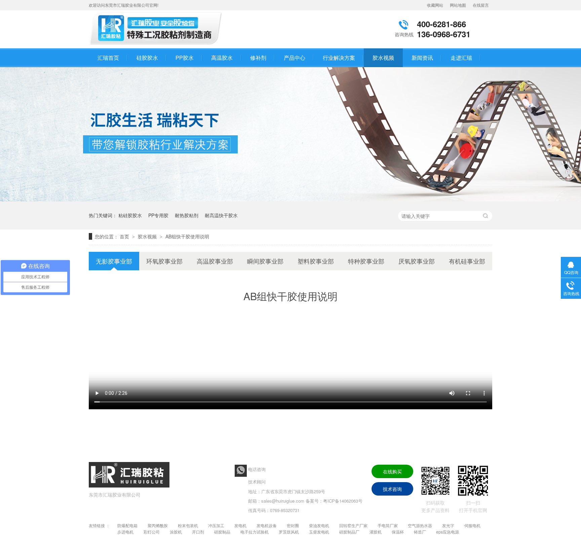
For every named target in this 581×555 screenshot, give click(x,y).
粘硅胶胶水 (130, 215)
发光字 (448, 525)
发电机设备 (267, 525)
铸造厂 (420, 532)
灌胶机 (376, 532)
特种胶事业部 (366, 261)
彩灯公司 (152, 532)
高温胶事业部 (215, 261)
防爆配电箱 (127, 525)
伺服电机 (472, 525)
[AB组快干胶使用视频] (158, 44)
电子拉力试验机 (254, 532)
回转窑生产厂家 (353, 525)
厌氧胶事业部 (416, 261)
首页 (125, 236)
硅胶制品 (222, 532)
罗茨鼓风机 (289, 532)
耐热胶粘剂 (186, 215)
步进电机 (125, 532)
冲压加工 (216, 525)
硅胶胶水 (147, 57)
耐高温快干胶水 (221, 215)
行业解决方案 (339, 57)
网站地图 (458, 5)
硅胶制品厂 (349, 532)
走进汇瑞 (461, 57)
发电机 (240, 525)
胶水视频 (383, 57)
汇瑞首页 (108, 57)
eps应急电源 (447, 532)
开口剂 (198, 532)
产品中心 (294, 57)
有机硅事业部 (467, 261)
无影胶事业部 (114, 261)
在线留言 (481, 5)
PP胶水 (185, 57)
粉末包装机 (188, 525)
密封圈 (293, 525)
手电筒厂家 (388, 525)
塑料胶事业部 (316, 261)
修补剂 (258, 57)
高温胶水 (222, 57)
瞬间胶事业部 (265, 261)
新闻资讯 (422, 57)
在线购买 (392, 471)
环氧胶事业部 (164, 261)
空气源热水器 (420, 525)
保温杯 (398, 532)
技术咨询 (392, 488)
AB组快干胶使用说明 (187, 236)
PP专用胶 (158, 215)
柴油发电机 (319, 525)
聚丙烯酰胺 (158, 525)
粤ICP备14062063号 (342, 501)
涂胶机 (176, 532)
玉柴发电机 (319, 532)
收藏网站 (435, 5)
